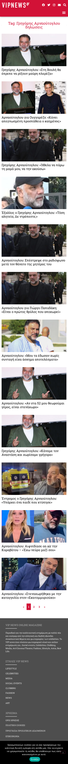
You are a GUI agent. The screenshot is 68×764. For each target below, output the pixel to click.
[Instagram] (54, 4)
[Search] (64, 4)
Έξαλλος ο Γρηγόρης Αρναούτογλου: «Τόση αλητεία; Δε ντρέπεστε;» (33, 214)
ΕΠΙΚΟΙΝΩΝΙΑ (12, 736)
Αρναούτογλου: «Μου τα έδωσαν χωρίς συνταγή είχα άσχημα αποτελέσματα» (30, 357)
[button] (63, 12)
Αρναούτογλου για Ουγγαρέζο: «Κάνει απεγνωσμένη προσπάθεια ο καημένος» (31, 119)
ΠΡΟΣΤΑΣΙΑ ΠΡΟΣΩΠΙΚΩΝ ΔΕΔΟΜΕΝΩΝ (25, 730)
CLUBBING (11, 688)
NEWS (9, 697)
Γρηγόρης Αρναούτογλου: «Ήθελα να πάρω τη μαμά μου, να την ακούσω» (33, 167)
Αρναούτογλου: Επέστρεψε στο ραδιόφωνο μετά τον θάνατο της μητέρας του (33, 262)
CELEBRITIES (12, 673)
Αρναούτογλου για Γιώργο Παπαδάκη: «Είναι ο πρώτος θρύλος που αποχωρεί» (31, 310)
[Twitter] (48, 4)
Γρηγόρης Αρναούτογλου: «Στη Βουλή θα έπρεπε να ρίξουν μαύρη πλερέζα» (31, 71)
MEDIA (9, 678)
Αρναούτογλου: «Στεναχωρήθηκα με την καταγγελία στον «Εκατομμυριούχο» (31, 596)
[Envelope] (59, 4)
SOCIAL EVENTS (14, 683)
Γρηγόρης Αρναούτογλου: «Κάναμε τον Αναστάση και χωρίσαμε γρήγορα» (30, 453)
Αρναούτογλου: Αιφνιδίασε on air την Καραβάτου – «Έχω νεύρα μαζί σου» (29, 548)
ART (8, 703)
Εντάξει (35, 759)
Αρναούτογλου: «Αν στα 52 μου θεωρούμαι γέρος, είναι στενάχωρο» (33, 405)
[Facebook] (43, 4)
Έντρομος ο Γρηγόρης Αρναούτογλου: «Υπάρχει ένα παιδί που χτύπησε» (29, 500)
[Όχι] (63, 752)
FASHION (10, 693)
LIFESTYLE (11, 668)
